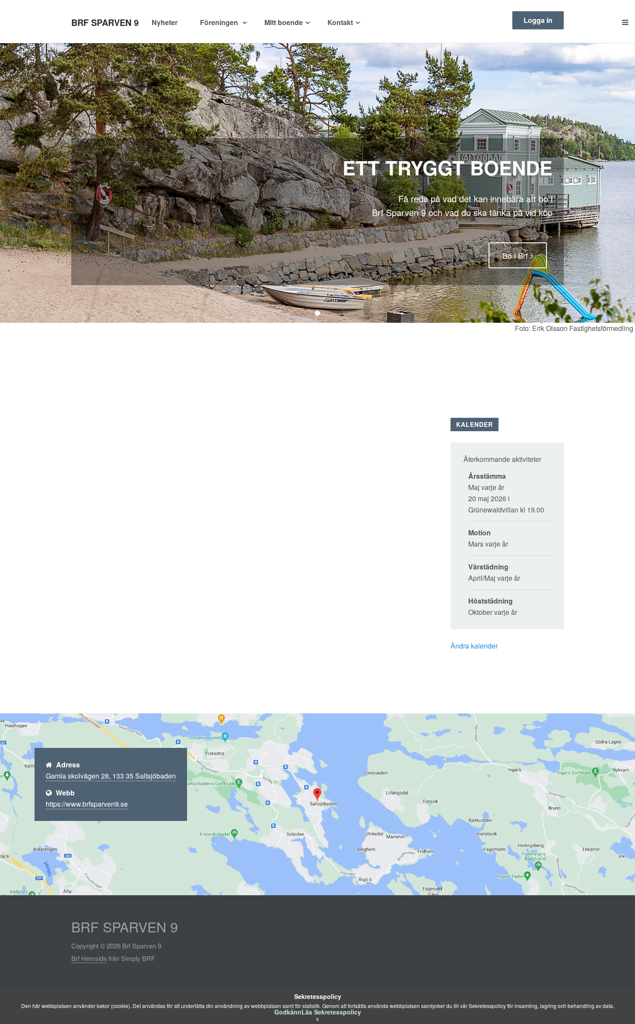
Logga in (538, 20)
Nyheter (165, 22)
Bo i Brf (515, 255)
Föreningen (220, 22)
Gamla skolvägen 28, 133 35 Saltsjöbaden (111, 776)
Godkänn (288, 1012)
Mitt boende (283, 22)
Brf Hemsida (89, 958)
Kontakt (340, 22)
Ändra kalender (474, 646)
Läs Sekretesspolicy (331, 1012)
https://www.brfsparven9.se (87, 804)
